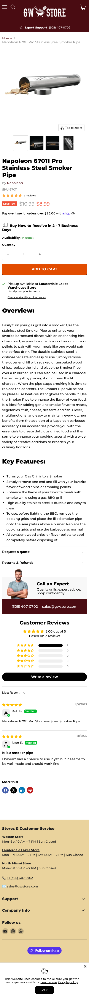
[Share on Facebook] (5, 790)
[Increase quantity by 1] (39, 254)
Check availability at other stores (27, 297)
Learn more (49, 982)
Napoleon (15, 183)
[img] (12, 705)
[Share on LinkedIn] (22, 790)
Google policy (68, 982)
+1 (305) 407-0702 (20, 878)
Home (7, 38)
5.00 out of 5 (56, 631)
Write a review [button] (44, 677)
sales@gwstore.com (60, 606)
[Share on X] (13, 790)
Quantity (8, 244)
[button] (20, 143)
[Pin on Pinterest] (30, 790)
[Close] (85, 966)
